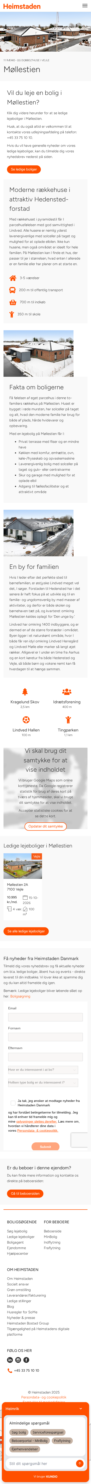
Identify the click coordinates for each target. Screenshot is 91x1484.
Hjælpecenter (17, 1253)
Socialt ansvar (18, 1284)
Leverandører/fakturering (26, 1295)
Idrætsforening (66, 701)
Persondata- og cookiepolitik (43, 1397)
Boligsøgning (20, 996)
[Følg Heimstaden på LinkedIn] (10, 1362)
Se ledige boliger (24, 169)
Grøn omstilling (19, 1290)
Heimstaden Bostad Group (28, 1323)
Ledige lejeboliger (21, 1237)
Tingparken (68, 729)
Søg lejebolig (17, 1231)
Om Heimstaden (20, 1279)
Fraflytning (52, 1248)
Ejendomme (16, 1248)
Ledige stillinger (19, 1301)
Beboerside (52, 1231)
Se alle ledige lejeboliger (26, 931)
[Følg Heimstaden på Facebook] (26, 1362)
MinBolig (50, 1237)
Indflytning (52, 1242)
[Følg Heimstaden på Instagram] (18, 1362)
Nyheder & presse (21, 1318)
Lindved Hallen (26, 729)
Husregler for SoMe (22, 1312)
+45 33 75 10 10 (26, 1370)
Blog (10, 1306)
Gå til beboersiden (25, 1193)
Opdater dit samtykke (45, 826)
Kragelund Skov (24, 701)
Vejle (36, 856)
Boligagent (15, 1242)
